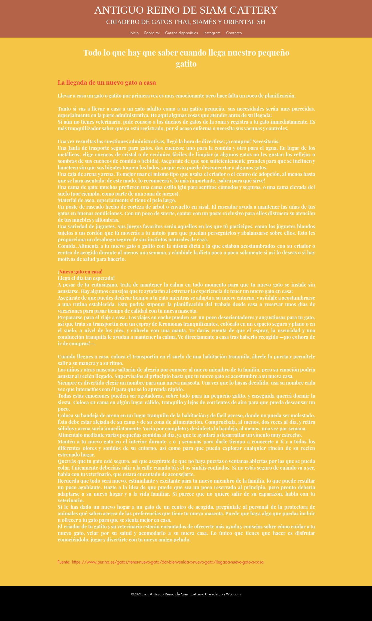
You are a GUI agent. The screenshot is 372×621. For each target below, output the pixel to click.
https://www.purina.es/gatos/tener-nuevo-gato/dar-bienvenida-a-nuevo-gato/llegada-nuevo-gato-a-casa (168, 562)
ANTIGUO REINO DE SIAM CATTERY (186, 10)
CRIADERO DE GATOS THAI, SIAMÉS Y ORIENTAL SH (185, 21)
